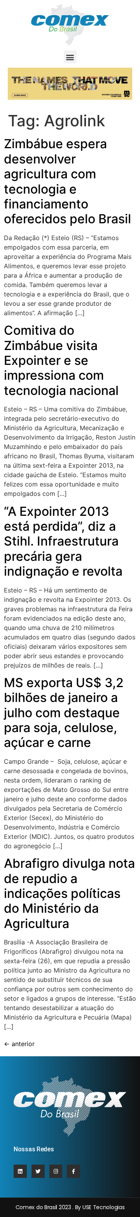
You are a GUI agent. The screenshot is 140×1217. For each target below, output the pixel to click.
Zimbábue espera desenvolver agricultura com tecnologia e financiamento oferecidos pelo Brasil (67, 181)
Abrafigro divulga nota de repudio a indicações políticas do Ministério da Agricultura (69, 893)
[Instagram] (56, 1171)
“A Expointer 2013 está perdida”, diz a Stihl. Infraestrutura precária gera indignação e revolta (63, 541)
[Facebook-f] (73, 1171)
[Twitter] (38, 1171)
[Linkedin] (20, 1171)
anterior (19, 1044)
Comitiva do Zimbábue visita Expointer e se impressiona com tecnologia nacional (61, 360)
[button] (70, 56)
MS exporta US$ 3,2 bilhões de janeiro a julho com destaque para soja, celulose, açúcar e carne (64, 712)
